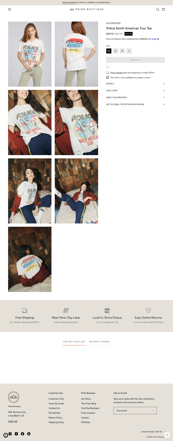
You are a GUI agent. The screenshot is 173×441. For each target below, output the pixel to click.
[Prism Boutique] (86, 9)
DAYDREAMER (113, 23)
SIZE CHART (112, 90)
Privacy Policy (103, 430)
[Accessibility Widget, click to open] (5, 435)
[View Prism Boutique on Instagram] (10, 434)
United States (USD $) (151, 431)
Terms (111, 430)
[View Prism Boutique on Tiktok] (16, 434)
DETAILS (110, 83)
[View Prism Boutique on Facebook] (23, 434)
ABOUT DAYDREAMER (116, 97)
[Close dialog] (138, 374)
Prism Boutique (14, 406)
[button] (158, 9)
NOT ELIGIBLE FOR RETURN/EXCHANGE (125, 104)
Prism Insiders (116, 72)
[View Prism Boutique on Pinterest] (29, 434)
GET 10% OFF (113, 413)
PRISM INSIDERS (68, 2)
